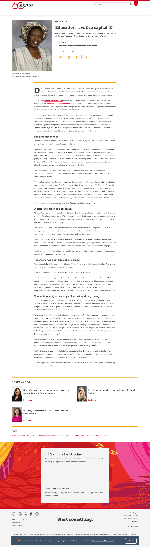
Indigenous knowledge (52, 435)
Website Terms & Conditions (103, 541)
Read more (27, 400)
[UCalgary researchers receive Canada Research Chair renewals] (17, 414)
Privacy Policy (16, 523)
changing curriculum (99, 435)
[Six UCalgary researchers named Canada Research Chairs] (82, 393)
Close (131, 541)
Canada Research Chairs (80, 435)
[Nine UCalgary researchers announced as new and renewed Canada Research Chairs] (17, 393)
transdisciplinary (18, 435)
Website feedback (17, 525)
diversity (66, 435)
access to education (34, 435)
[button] (62, 57)
